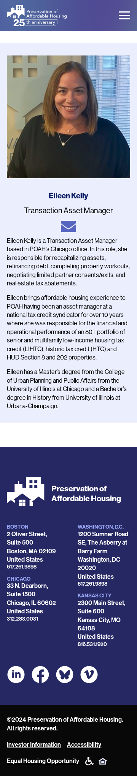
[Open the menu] (124, 15)
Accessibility (84, 744)
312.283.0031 (22, 619)
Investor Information (34, 744)
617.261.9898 (22, 567)
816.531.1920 (92, 644)
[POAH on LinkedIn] (16, 674)
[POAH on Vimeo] (89, 674)
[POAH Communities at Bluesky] (65, 674)
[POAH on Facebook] (40, 674)
